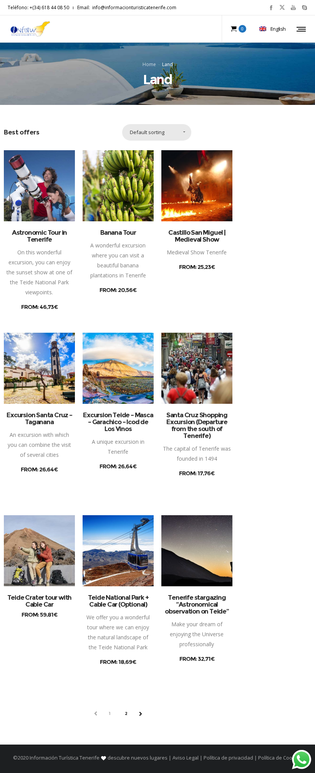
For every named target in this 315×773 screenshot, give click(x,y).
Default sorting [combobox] (147, 132)
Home (149, 64)
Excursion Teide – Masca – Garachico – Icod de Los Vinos (118, 422)
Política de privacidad (228, 757)
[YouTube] (293, 7)
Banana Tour (118, 232)
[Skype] (304, 7)
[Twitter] (282, 7)
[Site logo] (30, 28)
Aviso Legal (185, 757)
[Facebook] (271, 7)
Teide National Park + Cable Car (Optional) (118, 601)
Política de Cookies (279, 757)
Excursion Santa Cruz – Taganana (39, 418)
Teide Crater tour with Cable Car (39, 601)
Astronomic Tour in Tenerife (39, 236)
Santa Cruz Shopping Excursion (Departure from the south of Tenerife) (196, 425)
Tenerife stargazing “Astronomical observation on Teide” (197, 604)
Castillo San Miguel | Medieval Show (196, 236)
